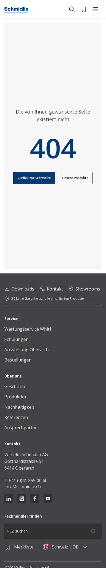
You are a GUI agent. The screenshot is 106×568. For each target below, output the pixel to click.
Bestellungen (18, 360)
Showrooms (88, 289)
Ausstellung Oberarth (26, 350)
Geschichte (15, 386)
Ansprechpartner (21, 428)
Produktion (15, 397)
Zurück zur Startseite (34, 178)
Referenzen (16, 417)
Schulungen (16, 339)
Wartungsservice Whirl (27, 329)
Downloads (22, 289)
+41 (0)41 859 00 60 (28, 480)
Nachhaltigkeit (19, 407)
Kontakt (55, 289)
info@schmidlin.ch (22, 486)
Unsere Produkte (75, 178)
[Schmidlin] (17, 10)
